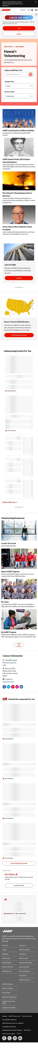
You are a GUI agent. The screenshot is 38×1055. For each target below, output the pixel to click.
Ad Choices (27, 1030)
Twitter (8, 687)
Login (28, 10)
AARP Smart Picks (7, 967)
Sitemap (4, 1016)
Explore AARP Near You (13, 70)
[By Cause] (19, 589)
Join (19, 28)
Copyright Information (9, 1026)
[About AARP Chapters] (19, 559)
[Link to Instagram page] (15, 1038)
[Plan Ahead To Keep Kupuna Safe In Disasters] (19, 181)
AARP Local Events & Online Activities (18, 130)
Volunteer (5, 954)
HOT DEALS (10, 874)
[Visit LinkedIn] (20, 1038)
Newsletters (23, 954)
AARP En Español (24, 949)
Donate (4, 949)
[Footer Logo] (19, 931)
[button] (36, 10)
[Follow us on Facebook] (4, 1038)
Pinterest (13, 687)
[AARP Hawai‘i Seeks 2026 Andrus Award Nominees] (19, 147)
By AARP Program (8, 632)
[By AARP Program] (19, 619)
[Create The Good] (19, 530)
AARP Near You (7, 971)
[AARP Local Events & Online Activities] (19, 118)
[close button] (36, 14)
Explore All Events (9, 502)
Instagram (17, 687)
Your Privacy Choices (8, 1033)
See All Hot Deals (19, 885)
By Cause (5, 602)
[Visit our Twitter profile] (9, 1038)
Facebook (4, 687)
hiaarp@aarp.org (8, 682)
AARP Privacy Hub (14, 1016)
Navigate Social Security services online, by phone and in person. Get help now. (12, 3)
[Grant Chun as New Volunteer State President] (19, 214)
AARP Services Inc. (24, 980)
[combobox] (19, 74)
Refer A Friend (23, 958)
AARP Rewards (6, 962)
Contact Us (22, 945)
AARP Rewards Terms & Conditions (13, 1023)
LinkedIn (21, 687)
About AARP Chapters (10, 571)
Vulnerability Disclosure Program (12, 1030)
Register (23, 10)
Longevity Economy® (8, 1007)
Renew (19, 34)
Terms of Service (27, 1016)
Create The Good (8, 543)
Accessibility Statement (9, 1019)
